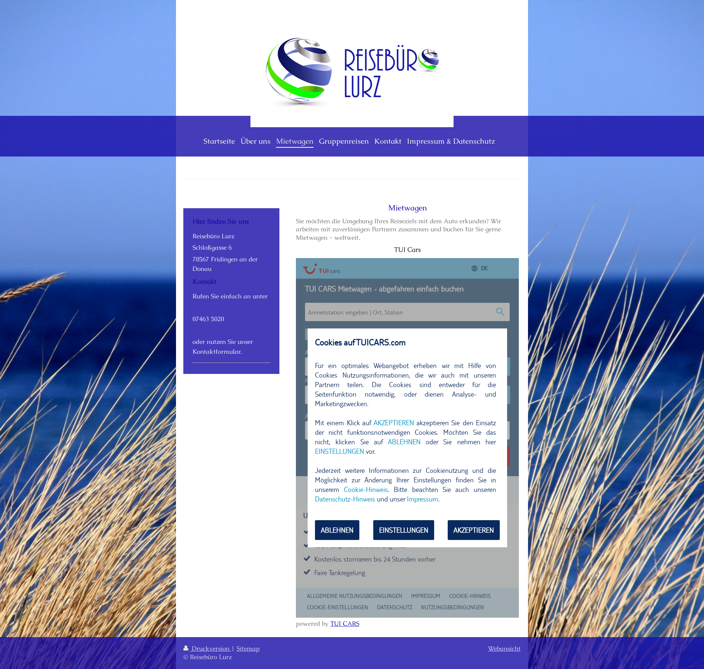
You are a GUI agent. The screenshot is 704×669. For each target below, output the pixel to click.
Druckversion (210, 648)
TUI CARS (344, 624)
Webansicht (504, 648)
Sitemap (248, 648)
